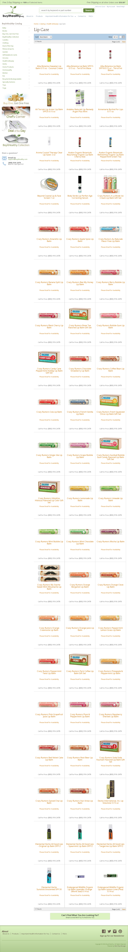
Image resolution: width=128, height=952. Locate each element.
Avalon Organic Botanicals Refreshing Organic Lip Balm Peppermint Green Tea (111, 154)
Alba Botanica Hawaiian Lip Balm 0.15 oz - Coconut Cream (49, 67)
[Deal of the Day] (16, 133)
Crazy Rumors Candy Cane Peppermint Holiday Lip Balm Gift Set (49, 370)
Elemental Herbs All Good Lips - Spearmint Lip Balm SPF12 (80, 845)
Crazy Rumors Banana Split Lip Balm (49, 283)
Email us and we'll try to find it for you (80, 916)
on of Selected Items (22, 2)
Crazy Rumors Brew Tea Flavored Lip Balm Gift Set (80, 326)
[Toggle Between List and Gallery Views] (122, 37)
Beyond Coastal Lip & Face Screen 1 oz (49, 197)
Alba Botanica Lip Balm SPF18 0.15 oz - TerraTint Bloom (110, 68)
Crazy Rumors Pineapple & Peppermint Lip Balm (110, 672)
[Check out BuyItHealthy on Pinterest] (120, 931)
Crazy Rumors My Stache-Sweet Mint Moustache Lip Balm (49, 586)
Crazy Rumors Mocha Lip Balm (110, 541)
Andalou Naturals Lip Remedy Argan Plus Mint (80, 110)
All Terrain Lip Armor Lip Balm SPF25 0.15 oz (49, 110)
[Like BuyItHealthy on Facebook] (104, 931)
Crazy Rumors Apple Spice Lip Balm (80, 240)
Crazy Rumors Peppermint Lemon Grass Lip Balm (110, 629)
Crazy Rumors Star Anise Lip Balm (80, 802)
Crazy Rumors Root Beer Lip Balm (80, 758)
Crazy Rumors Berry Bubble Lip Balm (110, 283)
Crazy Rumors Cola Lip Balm (49, 412)
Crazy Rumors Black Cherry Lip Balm (49, 326)
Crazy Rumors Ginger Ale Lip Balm (49, 456)
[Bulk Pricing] (16, 147)
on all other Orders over (106, 2)
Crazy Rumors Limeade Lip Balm (110, 499)
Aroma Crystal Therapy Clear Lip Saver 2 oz (49, 153)
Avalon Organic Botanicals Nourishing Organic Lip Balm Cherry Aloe (80, 154)
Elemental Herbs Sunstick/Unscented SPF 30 (49, 888)
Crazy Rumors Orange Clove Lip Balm (110, 585)
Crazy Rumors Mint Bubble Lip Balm (49, 542)
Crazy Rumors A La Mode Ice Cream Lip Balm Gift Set (111, 197)
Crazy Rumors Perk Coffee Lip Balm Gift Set (80, 672)
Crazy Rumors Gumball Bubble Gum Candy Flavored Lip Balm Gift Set (110, 457)
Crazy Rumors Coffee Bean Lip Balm (110, 369)
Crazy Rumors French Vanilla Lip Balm (80, 413)
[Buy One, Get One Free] (16, 104)
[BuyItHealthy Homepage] (14, 12)
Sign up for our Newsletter (112, 936)
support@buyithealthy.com (17, 159)
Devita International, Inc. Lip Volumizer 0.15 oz (110, 802)
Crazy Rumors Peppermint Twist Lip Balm (49, 672)
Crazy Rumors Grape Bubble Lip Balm (80, 456)
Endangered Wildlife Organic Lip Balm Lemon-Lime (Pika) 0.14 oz (111, 889)
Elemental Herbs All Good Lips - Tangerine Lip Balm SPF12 (110, 845)
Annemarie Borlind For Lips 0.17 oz (110, 110)
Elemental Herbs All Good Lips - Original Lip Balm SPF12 (49, 845)
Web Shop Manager (120, 946)
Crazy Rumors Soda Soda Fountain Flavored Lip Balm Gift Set (110, 759)
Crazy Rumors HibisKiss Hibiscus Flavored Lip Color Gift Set (49, 500)
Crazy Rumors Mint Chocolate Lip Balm (80, 542)
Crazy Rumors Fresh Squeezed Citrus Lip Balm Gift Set (110, 413)
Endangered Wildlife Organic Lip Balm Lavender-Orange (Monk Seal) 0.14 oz (80, 889)
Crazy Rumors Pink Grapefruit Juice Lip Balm (49, 715)
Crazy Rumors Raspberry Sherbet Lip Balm (110, 715)
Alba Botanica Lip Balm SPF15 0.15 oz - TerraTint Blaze (80, 67)
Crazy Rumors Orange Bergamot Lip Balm (80, 585)
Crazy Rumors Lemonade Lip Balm (80, 499)
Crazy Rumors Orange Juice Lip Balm (80, 629)
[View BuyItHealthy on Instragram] (115, 931)
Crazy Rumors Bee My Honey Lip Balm (80, 283)
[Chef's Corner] (16, 118)
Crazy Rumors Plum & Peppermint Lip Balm (80, 715)
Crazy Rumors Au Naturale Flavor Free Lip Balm (111, 240)
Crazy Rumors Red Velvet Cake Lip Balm (49, 758)
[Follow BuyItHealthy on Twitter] (109, 931)
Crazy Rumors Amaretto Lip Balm (49, 240)
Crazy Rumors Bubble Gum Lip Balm (110, 326)
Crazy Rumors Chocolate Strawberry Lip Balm (80, 369)
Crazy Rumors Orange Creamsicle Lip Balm (49, 629)
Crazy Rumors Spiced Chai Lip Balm (49, 802)
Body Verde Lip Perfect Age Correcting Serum (80, 197)
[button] (67, 10)
